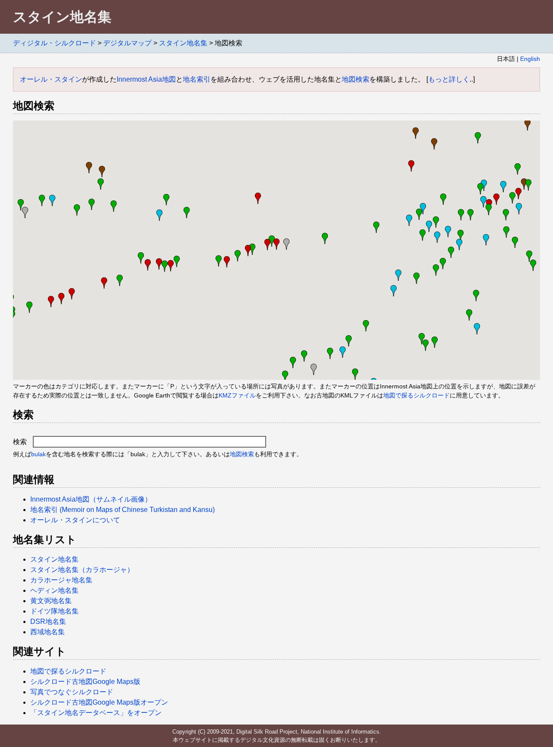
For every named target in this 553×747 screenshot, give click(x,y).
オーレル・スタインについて (75, 520)
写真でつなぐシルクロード (71, 692)
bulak (38, 454)
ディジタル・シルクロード (54, 43)
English (530, 58)
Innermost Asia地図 (146, 79)
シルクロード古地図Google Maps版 (85, 681)
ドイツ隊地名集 (54, 611)
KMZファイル (237, 395)
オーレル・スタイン (51, 79)
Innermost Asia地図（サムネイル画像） (91, 499)
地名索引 (196, 79)
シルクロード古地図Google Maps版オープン (99, 702)
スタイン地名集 (183, 43)
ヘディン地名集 (54, 590)
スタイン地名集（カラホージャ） (82, 569)
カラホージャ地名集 (61, 580)
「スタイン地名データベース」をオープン (96, 712)
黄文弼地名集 (51, 600)
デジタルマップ (127, 43)
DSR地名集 (48, 621)
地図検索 (355, 79)
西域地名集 (47, 632)
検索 (21, 441)
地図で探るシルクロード (416, 395)
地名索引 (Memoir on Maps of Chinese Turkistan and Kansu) (122, 509)
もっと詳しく (449, 79)
